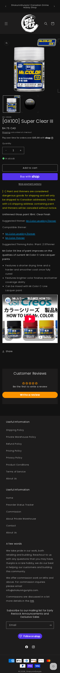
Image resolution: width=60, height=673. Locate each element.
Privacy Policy (14, 457)
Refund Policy (14, 443)
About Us (11, 478)
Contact (11, 525)
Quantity (6, 143)
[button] (6, 23)
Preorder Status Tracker (20, 504)
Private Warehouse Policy (21, 436)
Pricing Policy (14, 450)
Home (9, 497)
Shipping (6, 132)
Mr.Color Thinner (15, 237)
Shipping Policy (15, 430)
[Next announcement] (54, 6)
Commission (13, 511)
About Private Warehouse (21, 518)
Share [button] (9, 351)
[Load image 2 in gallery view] (30, 104)
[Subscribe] (50, 625)
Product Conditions (17, 464)
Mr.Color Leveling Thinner (41, 220)
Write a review (30, 395)
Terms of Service (16, 471)
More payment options (30, 184)
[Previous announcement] (5, 6)
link (32, 600)
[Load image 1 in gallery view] (11, 104)
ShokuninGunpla (34, 671)
